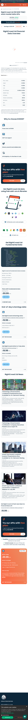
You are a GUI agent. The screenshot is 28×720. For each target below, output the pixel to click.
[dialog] (14, 712)
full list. (4, 577)
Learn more (6, 297)
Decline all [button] (20, 717)
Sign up (24, 4)
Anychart (25, 62)
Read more (9, 711)
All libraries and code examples (15, 222)
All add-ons (15, 235)
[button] (14, 713)
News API (18, 26)
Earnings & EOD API (9, 26)
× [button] (26, 706)
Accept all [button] (7, 717)
